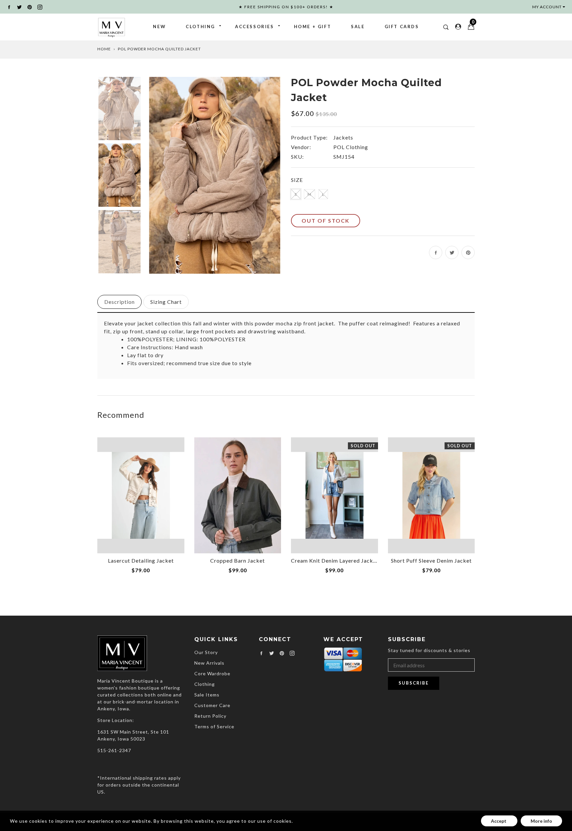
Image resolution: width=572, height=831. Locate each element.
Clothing (200, 26)
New (159, 26)
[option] (214, 175)
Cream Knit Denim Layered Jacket (334, 560)
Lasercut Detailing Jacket (141, 560)
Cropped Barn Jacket (237, 560)
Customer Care (212, 705)
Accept (499, 821)
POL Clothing (350, 147)
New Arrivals (209, 663)
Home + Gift (312, 26)
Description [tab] (119, 302)
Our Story (206, 652)
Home (104, 48)
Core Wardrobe (212, 673)
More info (541, 821)
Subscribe (414, 683)
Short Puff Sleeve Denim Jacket (431, 560)
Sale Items (206, 694)
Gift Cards (402, 26)
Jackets (343, 137)
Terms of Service (214, 726)
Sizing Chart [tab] (166, 302)
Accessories (254, 26)
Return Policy (210, 716)
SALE (357, 26)
